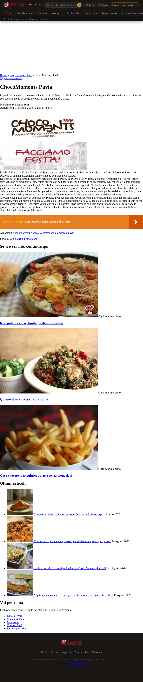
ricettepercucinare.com (45, 659)
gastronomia (49, 232)
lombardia (62, 232)
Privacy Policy (81, 652)
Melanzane (13, 622)
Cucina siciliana (15, 619)
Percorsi (54, 652)
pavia (71, 232)
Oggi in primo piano (19, 18)
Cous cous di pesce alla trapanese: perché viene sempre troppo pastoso (72, 541)
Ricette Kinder (73, 12)
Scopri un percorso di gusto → (124, 4)
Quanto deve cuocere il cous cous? (24, 399)
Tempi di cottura (109, 12)
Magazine (35, 4)
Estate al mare (14, 615)
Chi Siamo (97, 652)
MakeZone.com (78, 663)
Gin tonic (42, 12)
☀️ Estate (90, 4)
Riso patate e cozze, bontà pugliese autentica (31, 323)
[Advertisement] (71, 47)
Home (6, 18)
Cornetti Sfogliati (25, 12)
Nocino (9, 12)
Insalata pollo (91, 12)
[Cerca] (79, 5)
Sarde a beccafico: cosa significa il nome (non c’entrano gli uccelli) (70, 568)
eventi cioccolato (32, 232)
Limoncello (57, 12)
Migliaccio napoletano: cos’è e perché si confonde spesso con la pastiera (73, 595)
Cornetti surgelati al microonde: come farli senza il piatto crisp (68, 514)
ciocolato (17, 232)
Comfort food (14, 625)
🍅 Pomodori (104, 4)
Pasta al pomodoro (17, 628)
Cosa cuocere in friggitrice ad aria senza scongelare (36, 475)
